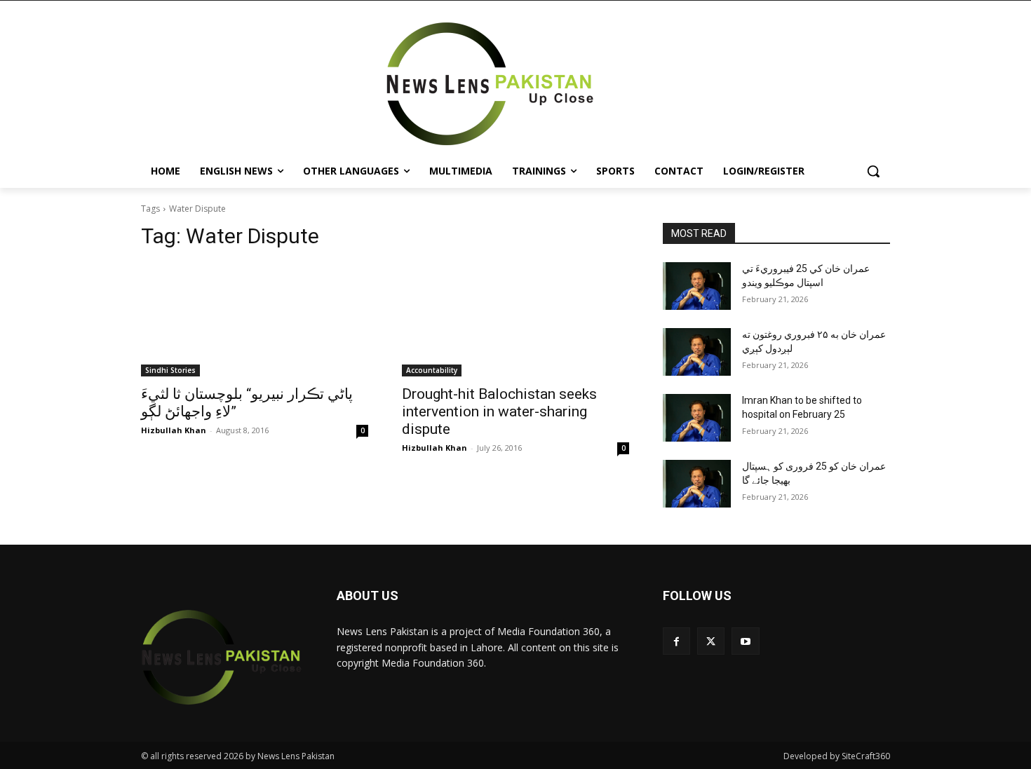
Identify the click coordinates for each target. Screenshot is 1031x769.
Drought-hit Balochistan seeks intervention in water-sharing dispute (499, 411)
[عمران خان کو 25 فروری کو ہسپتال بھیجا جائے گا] (697, 484)
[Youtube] (745, 641)
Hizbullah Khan (173, 430)
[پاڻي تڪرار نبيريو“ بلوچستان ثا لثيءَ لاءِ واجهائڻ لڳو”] (254, 319)
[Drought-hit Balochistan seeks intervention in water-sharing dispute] (515, 319)
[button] (873, 171)
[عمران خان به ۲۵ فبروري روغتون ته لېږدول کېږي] (697, 352)
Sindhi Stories (170, 370)
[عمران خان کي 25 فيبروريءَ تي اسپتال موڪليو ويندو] (697, 286)
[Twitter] (711, 641)
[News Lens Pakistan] (490, 84)
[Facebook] (676, 641)
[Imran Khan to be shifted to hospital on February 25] (697, 418)
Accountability (431, 370)
